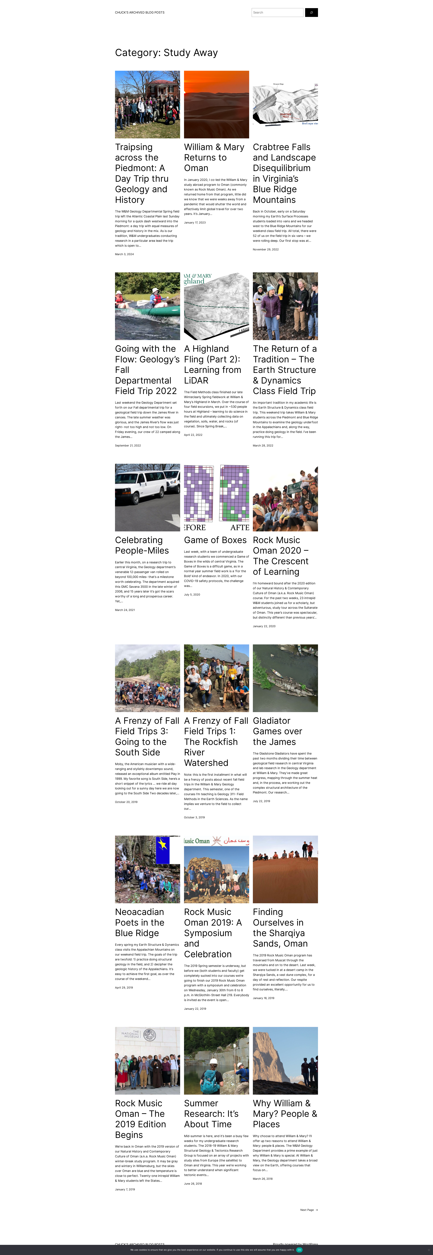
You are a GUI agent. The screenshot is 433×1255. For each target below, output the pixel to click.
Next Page (309, 1210)
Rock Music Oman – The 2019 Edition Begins (140, 1119)
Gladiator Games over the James (277, 731)
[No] (428, 1250)
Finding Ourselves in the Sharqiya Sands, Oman (280, 928)
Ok (299, 1249)
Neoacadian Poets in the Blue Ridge (139, 922)
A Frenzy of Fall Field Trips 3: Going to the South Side (147, 736)
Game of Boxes (215, 540)
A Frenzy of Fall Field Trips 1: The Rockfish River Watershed (216, 741)
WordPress (310, 1244)
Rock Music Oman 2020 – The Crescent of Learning (281, 556)
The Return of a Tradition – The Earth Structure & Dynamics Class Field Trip (285, 369)
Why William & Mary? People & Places (285, 1114)
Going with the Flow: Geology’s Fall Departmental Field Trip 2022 (147, 369)
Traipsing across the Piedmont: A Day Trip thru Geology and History (142, 173)
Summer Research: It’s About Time (211, 1114)
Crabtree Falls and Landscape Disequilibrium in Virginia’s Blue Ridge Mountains (284, 173)
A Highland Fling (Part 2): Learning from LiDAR (212, 364)
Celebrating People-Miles (142, 545)
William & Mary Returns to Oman (214, 157)
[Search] (311, 12)
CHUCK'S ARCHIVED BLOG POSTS (139, 12)
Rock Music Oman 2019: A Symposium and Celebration (213, 933)
